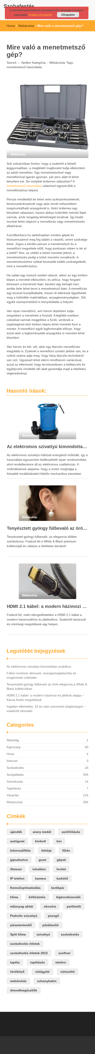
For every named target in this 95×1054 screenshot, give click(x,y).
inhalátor (39, 869)
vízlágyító (42, 971)
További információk (40, 14)
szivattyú (43, 934)
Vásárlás (13, 795)
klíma (14, 897)
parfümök (74, 906)
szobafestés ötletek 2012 (29, 953)
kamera (40, 878)
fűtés (66, 850)
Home (11, 26)
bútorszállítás (20, 850)
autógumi (17, 841)
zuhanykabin (47, 981)
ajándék (16, 832)
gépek (61, 860)
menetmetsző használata (24, 67)
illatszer (16, 869)
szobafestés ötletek (25, 943)
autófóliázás (71, 832)
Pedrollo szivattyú (23, 916)
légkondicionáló (68, 897)
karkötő (62, 878)
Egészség (13, 747)
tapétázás (37, 962)
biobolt (40, 841)
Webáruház (26, 26)
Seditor (25, 62)
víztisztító (67, 971)
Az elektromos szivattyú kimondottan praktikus (47, 446)
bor (59, 841)
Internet (12, 761)
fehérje (46, 850)
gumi (42, 860)
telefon (60, 962)
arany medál (42, 832)
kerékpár (57, 888)
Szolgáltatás (15, 774)
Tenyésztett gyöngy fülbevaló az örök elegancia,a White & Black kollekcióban (47, 528)
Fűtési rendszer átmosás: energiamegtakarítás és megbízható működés (41, 675)
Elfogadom (68, 15)
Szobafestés (19, 6)
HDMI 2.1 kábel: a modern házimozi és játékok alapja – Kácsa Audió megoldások (47, 606)
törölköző (17, 971)
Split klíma (18, 934)
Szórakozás (15, 781)
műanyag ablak (21, 906)
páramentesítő (21, 925)
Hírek (10, 754)
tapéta (15, 962)
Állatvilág (13, 740)
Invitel (61, 869)
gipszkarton (19, 860)
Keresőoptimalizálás (25, 888)
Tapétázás (14, 788)
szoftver (64, 953)
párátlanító (50, 925)
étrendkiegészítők (23, 990)
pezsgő (53, 916)
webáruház (18, 981)
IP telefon (17, 878)
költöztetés (37, 897)
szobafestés (70, 934)
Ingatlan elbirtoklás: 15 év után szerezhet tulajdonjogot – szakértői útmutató (46, 709)
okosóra (50, 906)
